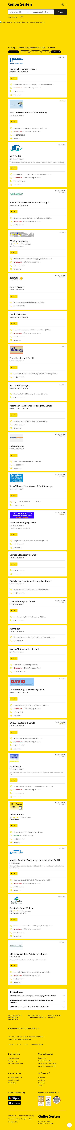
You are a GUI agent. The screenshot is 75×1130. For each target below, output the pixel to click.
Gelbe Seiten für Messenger (47, 1064)
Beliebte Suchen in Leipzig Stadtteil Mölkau (22, 1028)
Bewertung (25, 52)
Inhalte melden (13, 1122)
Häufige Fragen (13, 1061)
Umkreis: (12, 17)
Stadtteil (55, 52)
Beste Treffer (13, 52)
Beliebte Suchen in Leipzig (54, 1016)
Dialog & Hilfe (14, 1054)
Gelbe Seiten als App (45, 1061)
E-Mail (14, 78)
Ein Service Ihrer (46, 1122)
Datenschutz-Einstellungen (17, 1119)
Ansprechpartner (14, 1058)
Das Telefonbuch (13, 1080)
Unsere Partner (14, 1073)
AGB (30, 1119)
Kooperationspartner (15, 1077)
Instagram (41, 1077)
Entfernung (35, 52)
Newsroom (42, 1058)
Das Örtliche (12, 1083)
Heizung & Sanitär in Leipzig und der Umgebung (15, 1017)
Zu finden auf (44, 1073)
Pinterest (41, 1083)
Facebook (41, 1080)
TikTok (40, 1086)
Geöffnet (46, 52)
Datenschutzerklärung (26, 1116)
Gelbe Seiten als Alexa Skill (47, 1066)
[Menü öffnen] (66, 4)
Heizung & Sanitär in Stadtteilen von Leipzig (35, 1016)
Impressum (12, 1116)
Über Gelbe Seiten (45, 1054)
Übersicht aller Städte (15, 1064)
